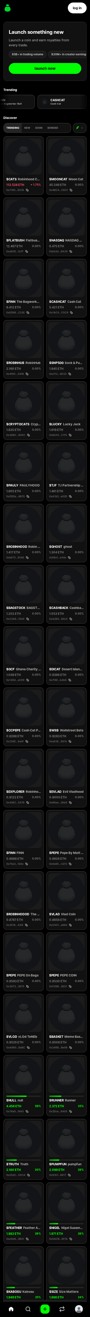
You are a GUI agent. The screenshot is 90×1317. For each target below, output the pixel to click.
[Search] (27, 1309)
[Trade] (62, 1309)
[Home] (11, 1309)
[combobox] (80, 128)
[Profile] (79, 1309)
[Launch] (44, 1309)
